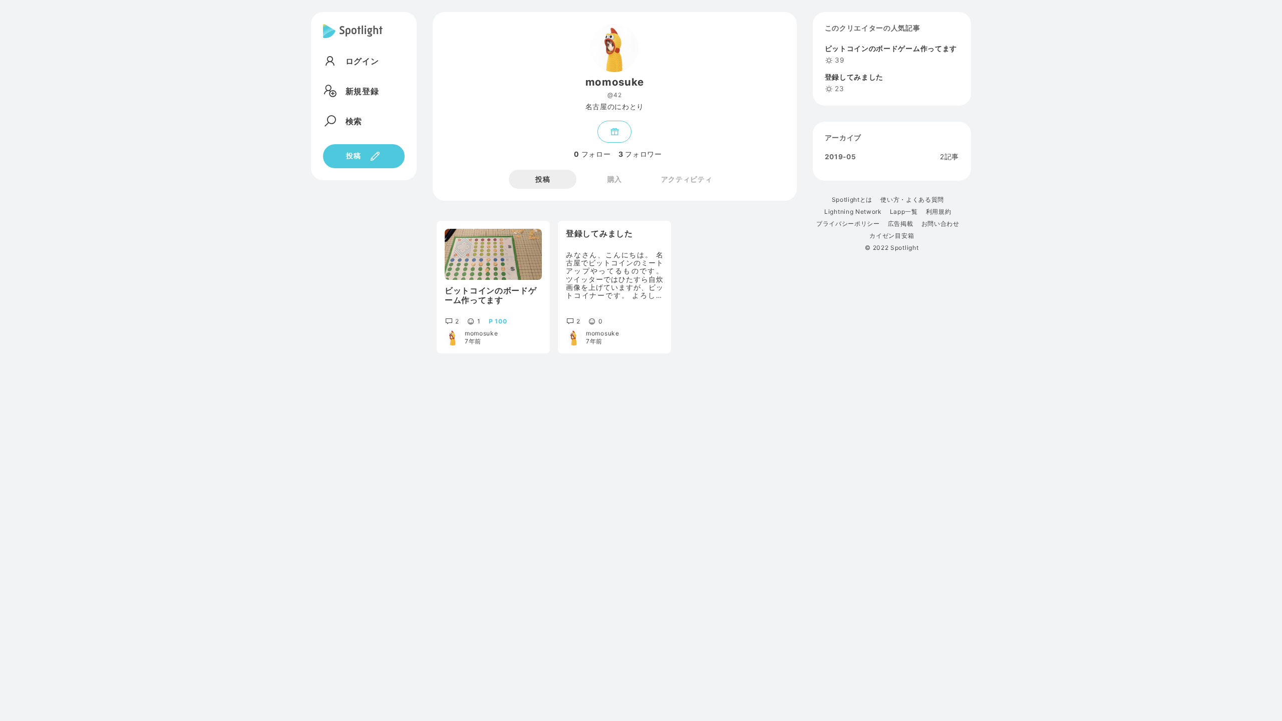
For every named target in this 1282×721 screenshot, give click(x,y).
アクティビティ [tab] (687, 179)
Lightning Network (853, 212)
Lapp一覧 (904, 212)
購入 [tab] (614, 179)
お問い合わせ (940, 224)
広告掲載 (900, 224)
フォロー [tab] (592, 154)
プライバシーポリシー (848, 224)
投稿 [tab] (542, 179)
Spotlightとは (852, 200)
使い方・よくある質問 (912, 200)
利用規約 (938, 212)
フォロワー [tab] (640, 154)
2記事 (949, 157)
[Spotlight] (353, 39)
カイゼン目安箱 (891, 236)
